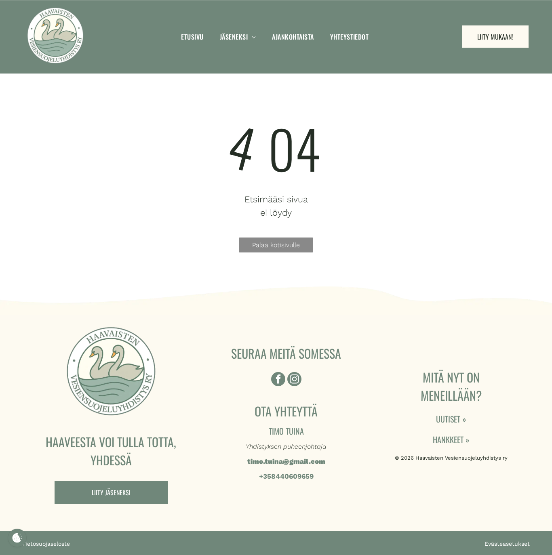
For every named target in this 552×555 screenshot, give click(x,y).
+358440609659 (286, 476)
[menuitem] (192, 37)
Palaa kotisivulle (276, 245)
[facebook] (278, 380)
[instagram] (294, 380)
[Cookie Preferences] (17, 538)
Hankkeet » (451, 439)
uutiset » (451, 419)
